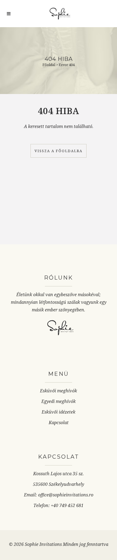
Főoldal (48, 64)
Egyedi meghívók (58, 401)
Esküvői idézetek (58, 412)
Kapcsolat (59, 423)
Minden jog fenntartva (85, 544)
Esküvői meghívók (58, 391)
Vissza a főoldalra (58, 150)
